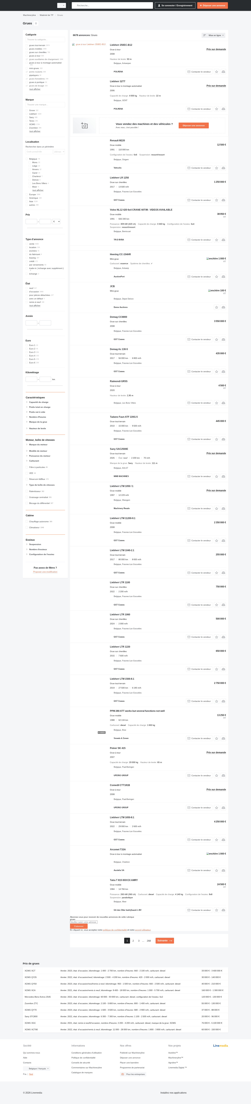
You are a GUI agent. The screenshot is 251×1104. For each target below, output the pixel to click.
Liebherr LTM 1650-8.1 (122, 817)
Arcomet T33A (118, 849)
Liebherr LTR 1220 (120, 647)
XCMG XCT (30, 971)
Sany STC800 (31, 1016)
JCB (112, 286)
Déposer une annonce (194, 125)
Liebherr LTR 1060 (120, 614)
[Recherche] (74, 5)
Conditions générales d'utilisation (86, 1053)
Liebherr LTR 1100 (120, 582)
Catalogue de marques (82, 1072)
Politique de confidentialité (83, 1058)
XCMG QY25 (31, 977)
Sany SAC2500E (119, 449)
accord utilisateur (143, 930)
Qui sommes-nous (31, 1053)
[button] (216, 71)
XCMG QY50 (31, 984)
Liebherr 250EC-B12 (121, 45)
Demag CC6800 (118, 317)
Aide (25, 1058)
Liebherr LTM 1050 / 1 (121, 486)
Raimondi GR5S (119, 381)
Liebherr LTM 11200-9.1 (122, 518)
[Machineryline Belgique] (38, 5)
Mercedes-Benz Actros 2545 (38, 997)
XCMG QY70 (31, 1010)
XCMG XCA (30, 990)
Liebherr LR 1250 (119, 177)
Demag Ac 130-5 (119, 349)
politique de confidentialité (115, 930)
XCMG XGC (30, 1023)
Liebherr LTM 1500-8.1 (122, 679)
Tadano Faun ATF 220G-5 (124, 417)
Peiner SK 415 (118, 748)
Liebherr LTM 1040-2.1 (122, 550)
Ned (31, 1074)
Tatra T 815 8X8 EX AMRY (124, 880)
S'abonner (79, 926)
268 (149, 940)
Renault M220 (117, 140)
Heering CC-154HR (120, 254)
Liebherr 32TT (117, 81)
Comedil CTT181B (120, 785)
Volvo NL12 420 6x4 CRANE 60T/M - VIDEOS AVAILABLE (141, 210)
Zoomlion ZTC (31, 1003)
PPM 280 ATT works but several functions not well (137, 711)
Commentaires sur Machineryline (86, 1067)
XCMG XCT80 (31, 1029)
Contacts (27, 1062)
